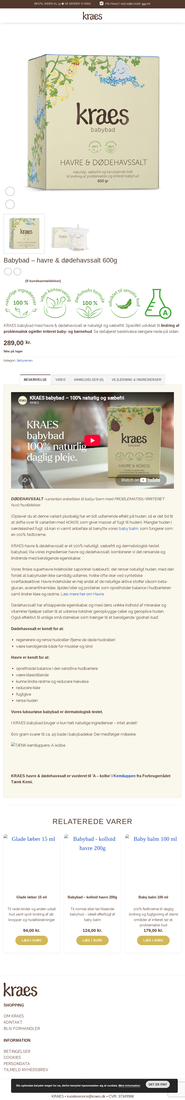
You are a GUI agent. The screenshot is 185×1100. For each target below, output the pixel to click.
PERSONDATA (17, 1063)
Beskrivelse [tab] (35, 380)
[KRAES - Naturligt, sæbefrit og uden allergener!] (92, 16)
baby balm (128, 528)
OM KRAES (14, 1016)
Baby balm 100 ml (153, 897)
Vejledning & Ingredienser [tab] (136, 380)
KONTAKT (13, 1022)
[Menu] (6, 16)
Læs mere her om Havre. (83, 594)
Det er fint (158, 1084)
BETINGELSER (17, 1051)
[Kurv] (179, 15)
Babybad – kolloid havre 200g (92, 897)
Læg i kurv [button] (32, 940)
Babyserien (25, 360)
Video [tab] (60, 380)
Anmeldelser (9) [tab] (88, 380)
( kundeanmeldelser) (43, 281)
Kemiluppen (124, 776)
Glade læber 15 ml (31, 897)
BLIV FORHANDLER (22, 1028)
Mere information (129, 1085)
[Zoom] (10, 204)
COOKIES (12, 1057)
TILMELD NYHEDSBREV (26, 1070)
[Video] (10, 191)
